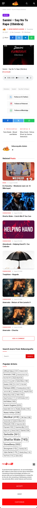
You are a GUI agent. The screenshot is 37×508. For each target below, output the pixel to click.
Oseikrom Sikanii (18, 421)
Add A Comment (18, 338)
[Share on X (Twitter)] (19, 38)
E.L (16, 384)
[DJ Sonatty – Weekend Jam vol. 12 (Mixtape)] (18, 171)
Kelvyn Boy (9, 395)
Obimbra (6, 89)
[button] (34, 464)
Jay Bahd (17, 391)
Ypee (19, 455)
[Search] (34, 3)
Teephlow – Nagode (11, 274)
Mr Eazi (26, 417)
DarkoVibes (22, 381)
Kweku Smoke (23, 409)
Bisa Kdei (7, 378)
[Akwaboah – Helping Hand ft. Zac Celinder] (18, 229)
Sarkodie (11, 434)
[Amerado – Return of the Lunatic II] (18, 288)
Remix (15, 430)
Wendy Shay (25, 452)
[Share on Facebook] (13, 38)
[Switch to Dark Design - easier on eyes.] (26, 3)
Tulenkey (23, 448)
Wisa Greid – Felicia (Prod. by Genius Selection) (27, 134)
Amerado (9, 374)
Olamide (7, 421)
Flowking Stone (23, 388)
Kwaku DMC (9, 409)
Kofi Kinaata (23, 398)
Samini (14, 89)
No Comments (16, 32)
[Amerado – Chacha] (18, 316)
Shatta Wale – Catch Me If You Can (17, 216)
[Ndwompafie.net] (15, 3)
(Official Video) (11, 371)
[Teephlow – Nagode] (18, 260)
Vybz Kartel (10, 452)
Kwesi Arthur (12, 412)
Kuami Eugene (12, 405)
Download (6, 72)
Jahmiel (7, 391)
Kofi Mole (10, 401)
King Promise (9, 398)
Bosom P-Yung (9, 381)
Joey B (28, 391)
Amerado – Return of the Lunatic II (16, 302)
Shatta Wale (16, 439)
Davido (8, 384)
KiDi (20, 395)
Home (4, 9)
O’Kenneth (9, 424)
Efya (23, 384)
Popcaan (8, 427)
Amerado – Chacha (10, 330)
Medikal (11, 417)
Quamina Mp (21, 427)
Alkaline (23, 371)
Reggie (7, 430)
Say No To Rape (24, 89)
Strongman (10, 448)
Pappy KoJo (21, 424)
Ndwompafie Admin (16, 29)
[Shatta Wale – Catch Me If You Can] (18, 202)
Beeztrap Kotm (22, 374)
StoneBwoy (12, 444)
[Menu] (3, 3)
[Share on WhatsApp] (31, 38)
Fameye (9, 388)
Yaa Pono (8, 455)
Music (6, 15)
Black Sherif (17, 378)
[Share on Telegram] (25, 38)
